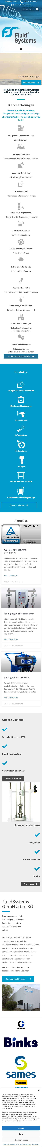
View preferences (21, 1140)
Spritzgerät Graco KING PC (17, 677)
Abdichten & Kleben (21, 230)
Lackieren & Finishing (21, 173)
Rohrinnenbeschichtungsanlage (21, 497)
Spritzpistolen (21, 420)
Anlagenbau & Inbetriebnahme (21, 135)
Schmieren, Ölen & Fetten (21, 305)
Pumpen (21, 466)
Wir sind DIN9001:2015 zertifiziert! (15, 551)
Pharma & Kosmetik (21, 288)
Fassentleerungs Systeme (21, 481)
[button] (39, 1090)
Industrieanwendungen (21, 323)
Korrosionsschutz (21, 191)
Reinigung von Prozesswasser (19, 613)
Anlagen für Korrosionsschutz (21, 390)
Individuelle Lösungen (21, 344)
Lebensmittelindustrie (21, 267)
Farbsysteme (21, 451)
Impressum (35, 1144)
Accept (21, 1128)
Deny (21, 1134)
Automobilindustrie (21, 154)
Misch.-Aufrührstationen (21, 406)
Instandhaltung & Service (21, 248)
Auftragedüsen (21, 435)
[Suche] (37, 9)
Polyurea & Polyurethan (21, 212)
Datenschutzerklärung (10, 1144)
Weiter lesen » (11, 575)
